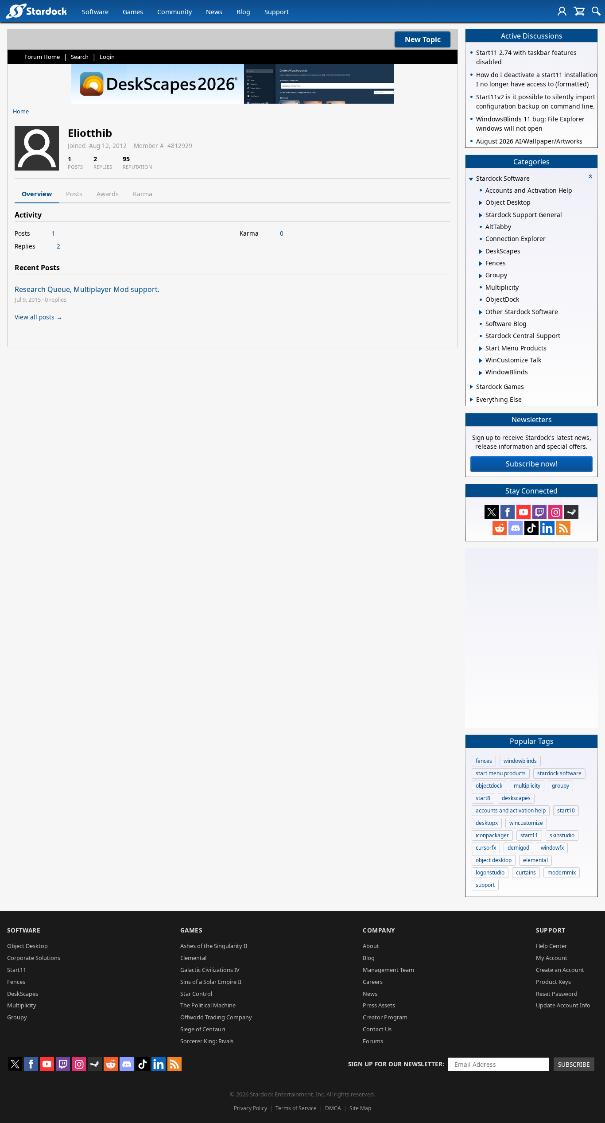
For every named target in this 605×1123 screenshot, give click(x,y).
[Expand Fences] (480, 263)
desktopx (487, 823)
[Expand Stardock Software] (471, 179)
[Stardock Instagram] (555, 512)
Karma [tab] (142, 194)
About (371, 946)
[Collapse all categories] (590, 176)
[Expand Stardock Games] (471, 387)
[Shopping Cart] (579, 11)
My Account (551, 958)
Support (276, 12)
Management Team (388, 970)
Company (379, 930)
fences (484, 761)
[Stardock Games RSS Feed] (563, 528)
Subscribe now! (531, 464)
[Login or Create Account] (562, 11)
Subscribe (574, 1064)
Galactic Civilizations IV (210, 970)
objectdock (489, 785)
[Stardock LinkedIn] (547, 528)
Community (174, 12)
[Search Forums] (596, 11)
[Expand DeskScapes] (480, 251)
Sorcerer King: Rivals (206, 1041)
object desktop (494, 860)
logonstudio (490, 872)
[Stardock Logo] (36, 11)
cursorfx (486, 847)
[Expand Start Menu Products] (480, 348)
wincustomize (526, 823)
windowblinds (520, 761)
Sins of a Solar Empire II (210, 982)
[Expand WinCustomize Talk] (480, 360)
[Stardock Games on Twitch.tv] (539, 512)
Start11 (16, 970)
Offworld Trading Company (216, 1017)
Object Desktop (27, 946)
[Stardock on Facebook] (508, 512)
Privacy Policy (250, 1108)
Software (95, 12)
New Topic (423, 39)
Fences (16, 982)
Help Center (551, 946)
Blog (243, 12)
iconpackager (492, 835)
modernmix (561, 872)
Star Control (196, 994)
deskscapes (516, 798)
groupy (560, 785)
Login (107, 57)
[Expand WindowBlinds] (480, 373)
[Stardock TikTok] (531, 528)
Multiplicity (21, 1005)
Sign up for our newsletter (395, 1064)
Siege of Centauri (202, 1029)
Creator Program (385, 1017)
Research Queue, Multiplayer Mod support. (87, 289)
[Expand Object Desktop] (480, 203)
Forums (373, 1041)
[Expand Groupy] (480, 276)
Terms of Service (296, 1108)
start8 (483, 798)
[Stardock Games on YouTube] (523, 512)
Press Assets (379, 1005)
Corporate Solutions (33, 958)
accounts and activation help (511, 810)
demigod (518, 847)
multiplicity (527, 785)
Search (80, 57)
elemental (535, 860)
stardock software (559, 773)
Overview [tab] (37, 194)
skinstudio (562, 835)
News (214, 12)
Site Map (360, 1108)
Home (21, 111)
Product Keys (553, 982)
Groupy (17, 1017)
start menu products (501, 773)
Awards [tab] (108, 194)
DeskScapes (22, 994)
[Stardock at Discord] (516, 528)
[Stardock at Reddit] (500, 528)
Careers (373, 982)
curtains (526, 872)
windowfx (552, 847)
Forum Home (42, 57)
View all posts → (38, 317)
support (485, 885)
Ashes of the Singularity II (213, 946)
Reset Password (557, 994)
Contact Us (377, 1029)
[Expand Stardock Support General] (480, 215)
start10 (566, 810)
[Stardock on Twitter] (492, 512)
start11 (529, 835)
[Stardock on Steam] (571, 512)
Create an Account (560, 970)
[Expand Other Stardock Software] (480, 312)
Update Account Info (563, 1005)
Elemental (193, 958)
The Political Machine (208, 1005)
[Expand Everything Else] (471, 399)
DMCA (333, 1108)
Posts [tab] (74, 194)
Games (133, 12)
